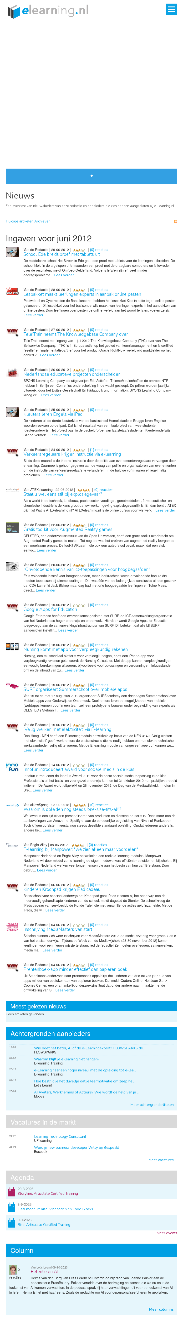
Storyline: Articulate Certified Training (48, 1193)
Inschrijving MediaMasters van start (58, 929)
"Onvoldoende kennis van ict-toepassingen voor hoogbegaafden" (87, 569)
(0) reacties (99, 249)
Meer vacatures (161, 1160)
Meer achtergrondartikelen (152, 1104)
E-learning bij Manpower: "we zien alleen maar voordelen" (81, 849)
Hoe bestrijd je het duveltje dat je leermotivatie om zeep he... (84, 1081)
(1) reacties (99, 449)
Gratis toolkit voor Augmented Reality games (68, 529)
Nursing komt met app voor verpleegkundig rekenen (76, 649)
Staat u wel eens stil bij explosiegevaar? (63, 494)
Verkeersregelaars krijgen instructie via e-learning (72, 454)
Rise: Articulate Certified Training (44, 1224)
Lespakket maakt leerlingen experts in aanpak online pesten (82, 294)
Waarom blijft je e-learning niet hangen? (66, 1059)
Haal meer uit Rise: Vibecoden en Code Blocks (55, 1209)
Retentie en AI (44, 1272)
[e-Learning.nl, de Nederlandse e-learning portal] (47, 11)
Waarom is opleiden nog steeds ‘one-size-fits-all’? (72, 809)
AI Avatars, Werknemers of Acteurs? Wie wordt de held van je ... (86, 1092)
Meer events (167, 1233)
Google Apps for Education (50, 609)
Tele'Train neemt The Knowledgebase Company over (76, 334)
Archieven (42, 221)
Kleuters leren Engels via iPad (53, 414)
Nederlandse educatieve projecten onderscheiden (72, 374)
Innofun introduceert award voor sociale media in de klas (79, 769)
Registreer (22, 152)
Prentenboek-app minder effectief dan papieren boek (75, 969)
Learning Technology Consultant (60, 1136)
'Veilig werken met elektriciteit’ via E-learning (68, 729)
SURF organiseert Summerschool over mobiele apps (75, 689)
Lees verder (164, 57)
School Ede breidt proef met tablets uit (62, 254)
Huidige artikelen (19, 221)
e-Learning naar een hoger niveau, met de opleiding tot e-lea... (85, 1070)
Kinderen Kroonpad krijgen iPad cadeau (62, 889)
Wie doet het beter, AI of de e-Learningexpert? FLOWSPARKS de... (89, 1048)
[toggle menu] (171, 9)
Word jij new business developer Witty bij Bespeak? (77, 1147)
